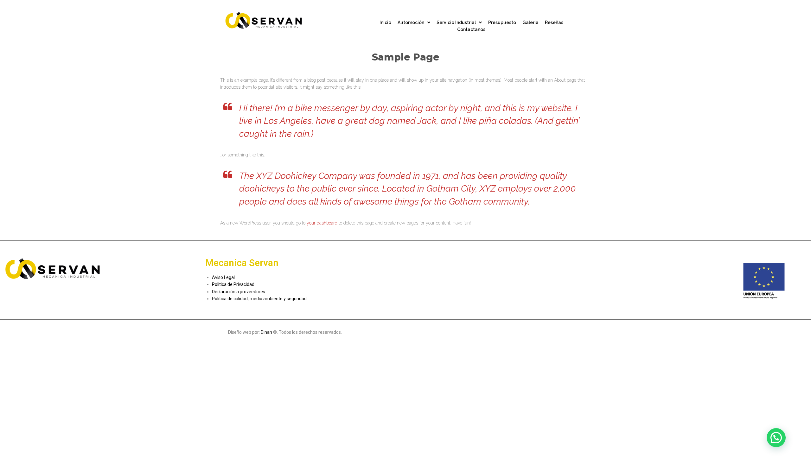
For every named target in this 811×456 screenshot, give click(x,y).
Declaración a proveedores (238, 291)
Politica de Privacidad (233, 284)
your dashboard (322, 222)
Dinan (267, 332)
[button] (776, 437)
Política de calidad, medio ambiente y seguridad (259, 298)
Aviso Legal (223, 277)
